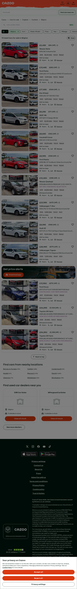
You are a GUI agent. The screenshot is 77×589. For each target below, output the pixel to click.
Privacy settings (38, 584)
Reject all (38, 578)
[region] (38, 573)
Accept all (38, 572)
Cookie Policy (7, 567)
